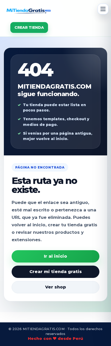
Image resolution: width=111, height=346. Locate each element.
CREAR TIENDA (29, 27)
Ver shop (55, 287)
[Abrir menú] (103, 9)
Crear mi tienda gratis (55, 271)
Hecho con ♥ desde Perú (55, 338)
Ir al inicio (55, 256)
